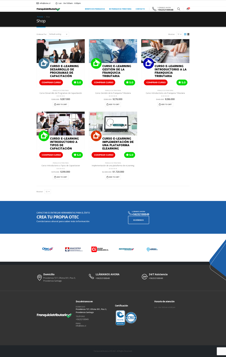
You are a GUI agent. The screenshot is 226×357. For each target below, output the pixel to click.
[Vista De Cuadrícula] (185, 34)
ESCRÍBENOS (138, 220)
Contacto (140, 9)
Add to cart (62, 104)
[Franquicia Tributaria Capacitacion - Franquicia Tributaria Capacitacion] (44, 9)
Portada (40, 17)
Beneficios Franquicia (95, 9)
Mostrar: (171, 34)
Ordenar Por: (41, 34)
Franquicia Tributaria (61, 90)
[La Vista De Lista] (188, 34)
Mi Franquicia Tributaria (120, 9)
